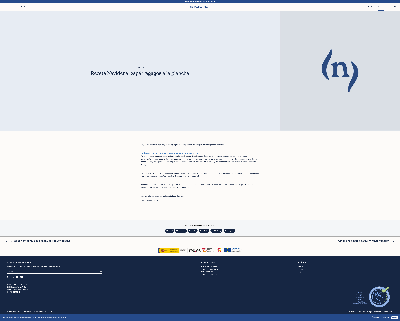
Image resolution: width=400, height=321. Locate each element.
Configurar (376, 318)
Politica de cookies (355, 311)
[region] (200, 317)
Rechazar (386, 318)
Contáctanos (302, 269)
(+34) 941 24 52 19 (13, 292)
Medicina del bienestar (209, 274)
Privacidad (377, 311)
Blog (299, 272)
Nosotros (301, 267)
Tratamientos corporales (209, 267)
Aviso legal (368, 311)
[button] (169, 231)
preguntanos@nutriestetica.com (18, 289)
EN (390, 7)
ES (387, 7)
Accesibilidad (387, 311)
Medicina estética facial (209, 269)
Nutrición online (207, 272)
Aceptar (394, 318)
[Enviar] (101, 271)
